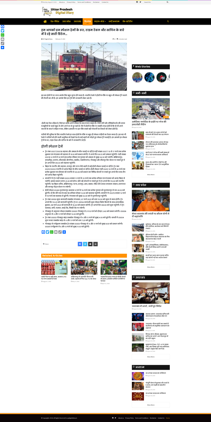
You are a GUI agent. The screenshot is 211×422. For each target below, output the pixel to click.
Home (168, 418)
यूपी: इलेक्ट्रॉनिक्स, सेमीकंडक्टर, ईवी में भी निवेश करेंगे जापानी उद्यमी (157, 247)
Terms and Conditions (84, 2)
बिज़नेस (87, 21)
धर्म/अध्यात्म (114, 21)
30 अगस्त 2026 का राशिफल (156, 373)
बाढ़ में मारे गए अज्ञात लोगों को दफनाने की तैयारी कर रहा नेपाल (157, 133)
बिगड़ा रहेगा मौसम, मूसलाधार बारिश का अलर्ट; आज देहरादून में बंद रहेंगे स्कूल (157, 336)
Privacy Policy (71, 2)
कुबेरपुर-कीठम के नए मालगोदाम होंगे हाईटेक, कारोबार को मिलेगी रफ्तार (157, 226)
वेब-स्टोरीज (127, 21)
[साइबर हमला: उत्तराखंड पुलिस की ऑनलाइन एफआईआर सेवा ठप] (138, 317)
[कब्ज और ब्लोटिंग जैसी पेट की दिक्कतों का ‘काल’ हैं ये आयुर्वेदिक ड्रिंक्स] (138, 165)
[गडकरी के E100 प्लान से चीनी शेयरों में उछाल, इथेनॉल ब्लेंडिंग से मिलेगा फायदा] (114, 267)
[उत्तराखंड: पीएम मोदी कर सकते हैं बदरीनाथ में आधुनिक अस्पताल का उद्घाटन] (138, 327)
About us (62, 2)
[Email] (2, 39)
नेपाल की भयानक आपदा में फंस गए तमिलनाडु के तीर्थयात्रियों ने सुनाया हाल (157, 144)
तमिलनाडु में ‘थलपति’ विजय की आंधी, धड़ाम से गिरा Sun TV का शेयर (83, 278)
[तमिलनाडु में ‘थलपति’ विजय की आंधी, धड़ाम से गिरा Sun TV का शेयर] (84, 267)
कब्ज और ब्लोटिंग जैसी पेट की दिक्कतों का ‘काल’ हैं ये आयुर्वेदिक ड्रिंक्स (157, 164)
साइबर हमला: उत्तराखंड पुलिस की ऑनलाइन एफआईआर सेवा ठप (157, 315)
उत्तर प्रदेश (66, 21)
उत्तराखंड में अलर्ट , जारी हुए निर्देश (146, 306)
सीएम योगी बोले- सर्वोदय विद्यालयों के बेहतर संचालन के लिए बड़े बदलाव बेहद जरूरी (158, 237)
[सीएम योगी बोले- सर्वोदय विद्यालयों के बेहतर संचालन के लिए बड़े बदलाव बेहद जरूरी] (138, 238)
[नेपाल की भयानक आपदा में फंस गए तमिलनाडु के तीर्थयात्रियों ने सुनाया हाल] (138, 145)
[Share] (2, 47)
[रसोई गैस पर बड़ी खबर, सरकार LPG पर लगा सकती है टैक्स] (54, 267)
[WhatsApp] (2, 35)
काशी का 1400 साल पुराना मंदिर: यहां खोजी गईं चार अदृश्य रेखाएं (157, 256)
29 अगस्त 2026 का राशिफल (156, 393)
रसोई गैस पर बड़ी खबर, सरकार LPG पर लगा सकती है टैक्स (53, 278)
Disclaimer (96, 2)
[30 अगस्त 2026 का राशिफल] (138, 376)
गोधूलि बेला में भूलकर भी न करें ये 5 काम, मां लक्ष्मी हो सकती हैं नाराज (157, 385)
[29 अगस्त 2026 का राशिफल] (138, 396)
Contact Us (105, 2)
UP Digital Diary (47, 39)
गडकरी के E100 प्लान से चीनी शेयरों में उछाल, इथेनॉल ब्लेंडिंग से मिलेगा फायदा (113, 279)
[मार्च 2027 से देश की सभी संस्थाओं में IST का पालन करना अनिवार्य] (138, 155)
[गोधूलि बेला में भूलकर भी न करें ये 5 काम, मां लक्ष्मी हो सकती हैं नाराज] (138, 386)
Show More (151, 174)
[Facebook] (2, 27)
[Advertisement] (151, 43)
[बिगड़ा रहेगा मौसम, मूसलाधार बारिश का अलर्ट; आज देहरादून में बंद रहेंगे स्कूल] (138, 337)
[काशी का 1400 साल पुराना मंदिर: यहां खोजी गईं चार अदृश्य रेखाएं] (138, 258)
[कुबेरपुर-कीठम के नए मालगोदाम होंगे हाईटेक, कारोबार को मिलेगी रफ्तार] (138, 227)
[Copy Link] (2, 43)
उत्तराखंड (77, 21)
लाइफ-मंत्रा (99, 21)
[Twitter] (2, 31)
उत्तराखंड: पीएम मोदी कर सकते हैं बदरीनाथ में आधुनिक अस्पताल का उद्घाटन (157, 326)
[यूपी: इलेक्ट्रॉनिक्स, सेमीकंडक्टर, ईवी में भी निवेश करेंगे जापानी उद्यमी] (138, 248)
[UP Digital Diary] (58, 11)
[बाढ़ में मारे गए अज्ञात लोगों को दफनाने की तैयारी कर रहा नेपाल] (138, 135)
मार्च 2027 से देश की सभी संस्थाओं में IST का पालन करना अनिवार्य (157, 153)
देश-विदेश (55, 21)
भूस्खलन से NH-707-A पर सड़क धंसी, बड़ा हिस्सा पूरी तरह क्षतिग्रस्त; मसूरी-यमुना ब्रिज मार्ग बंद (157, 346)
